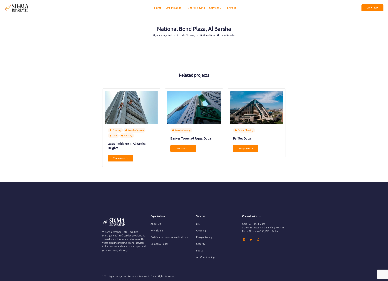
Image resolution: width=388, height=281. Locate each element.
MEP (115, 135)
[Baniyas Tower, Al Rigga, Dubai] (194, 107)
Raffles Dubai (242, 138)
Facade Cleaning (136, 130)
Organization (174, 7)
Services (214, 7)
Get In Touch (372, 8)
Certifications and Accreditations (169, 237)
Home (158, 7)
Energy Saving (196, 7)
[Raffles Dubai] (256, 107)
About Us (156, 224)
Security (128, 135)
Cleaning (117, 130)
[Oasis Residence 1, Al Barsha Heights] (131, 107)
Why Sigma (157, 230)
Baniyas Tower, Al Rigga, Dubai (190, 138)
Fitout (199, 250)
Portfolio (231, 7)
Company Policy (159, 244)
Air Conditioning (205, 257)
